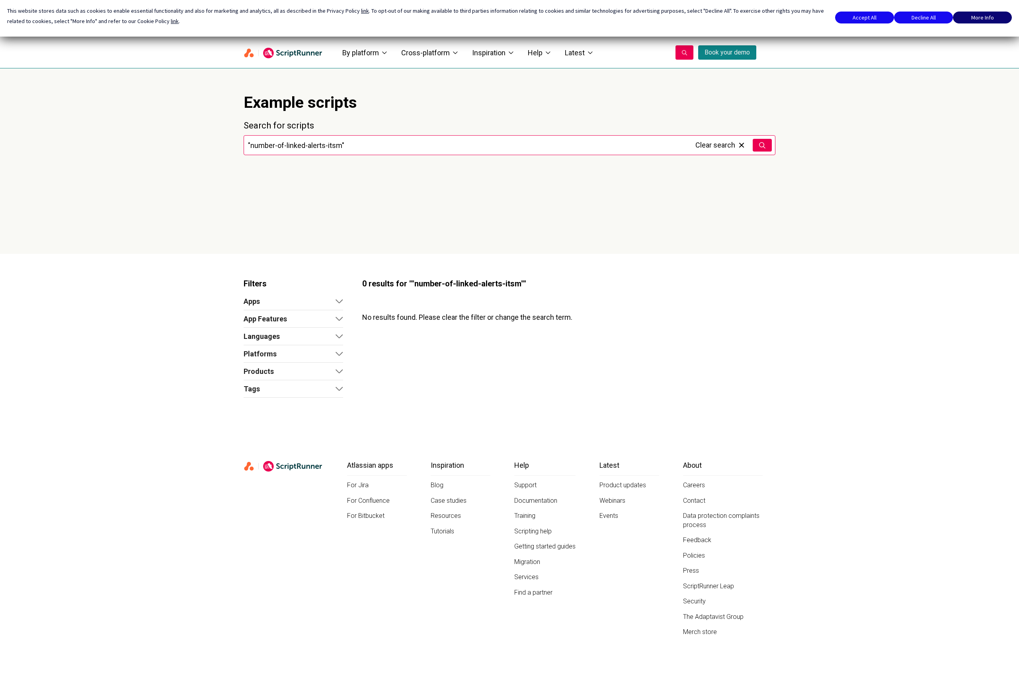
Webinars (612, 500)
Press (691, 570)
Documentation (535, 500)
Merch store (700, 632)
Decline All (924, 17)
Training (524, 515)
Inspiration (489, 53)
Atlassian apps (370, 465)
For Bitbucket (366, 515)
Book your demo (727, 52)
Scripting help (533, 531)
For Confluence (368, 500)
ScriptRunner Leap (708, 586)
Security (694, 601)
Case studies (449, 500)
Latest (575, 53)
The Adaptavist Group (713, 616)
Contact (694, 500)
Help (535, 53)
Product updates (622, 485)
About (692, 465)
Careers (694, 485)
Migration (527, 562)
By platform (360, 53)
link (365, 10)
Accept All (864, 17)
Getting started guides (545, 546)
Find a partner (533, 592)
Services (526, 577)
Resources (446, 515)
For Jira (358, 485)
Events (608, 515)
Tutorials (442, 531)
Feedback (697, 540)
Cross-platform (425, 53)
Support (525, 485)
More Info (982, 17)
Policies (694, 555)
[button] (293, 301)
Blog (437, 485)
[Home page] (283, 52)
